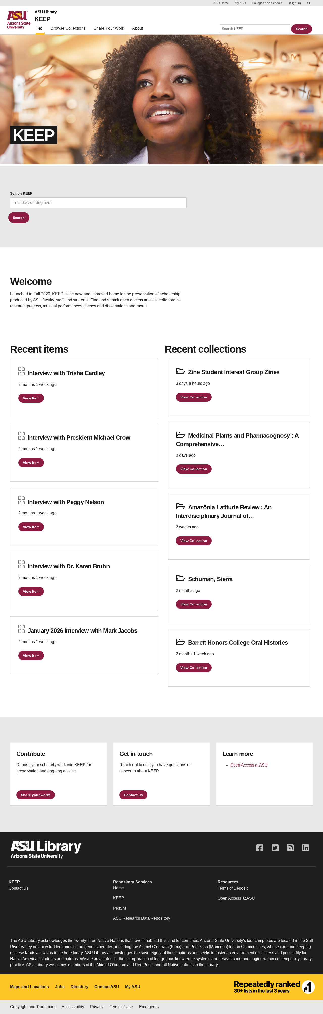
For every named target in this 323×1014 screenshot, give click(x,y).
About (137, 28)
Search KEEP (21, 193)
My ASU (240, 3)
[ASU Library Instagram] (290, 848)
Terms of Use (121, 1007)
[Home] (21, 20)
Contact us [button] (133, 795)
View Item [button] (31, 398)
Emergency (149, 1007)
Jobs (60, 987)
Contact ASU (106, 987)
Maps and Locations (29, 987)
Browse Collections (68, 28)
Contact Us (19, 888)
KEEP (42, 19)
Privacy (96, 1007)
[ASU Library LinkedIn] (305, 848)
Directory (79, 987)
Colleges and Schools (267, 3)
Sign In (295, 3)
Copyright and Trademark (33, 1007)
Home (118, 888)
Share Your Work (109, 28)
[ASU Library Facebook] (259, 848)
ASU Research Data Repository (141, 918)
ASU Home (221, 3)
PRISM (119, 908)
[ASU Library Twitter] (275, 848)
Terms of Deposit (233, 888)
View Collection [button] (193, 397)
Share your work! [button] (35, 795)
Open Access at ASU (249, 765)
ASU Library (46, 12)
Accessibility (73, 1007)
